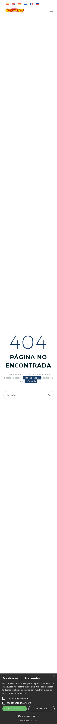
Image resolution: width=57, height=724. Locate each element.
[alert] (28, 698)
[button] (28, 716)
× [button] (54, 676)
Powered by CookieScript (29, 721)
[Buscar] (50, 395)
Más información (18, 693)
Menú (51, 10)
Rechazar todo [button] (41, 708)
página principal (32, 377)
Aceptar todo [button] (15, 708)
